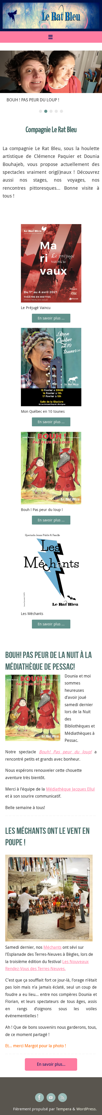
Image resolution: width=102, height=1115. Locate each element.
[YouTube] (51, 1097)
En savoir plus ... (51, 318)
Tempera (63, 1108)
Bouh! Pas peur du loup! (65, 752)
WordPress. (86, 1108)
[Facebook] (39, 1097)
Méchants (52, 947)
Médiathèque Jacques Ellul (70, 789)
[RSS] (62, 1097)
